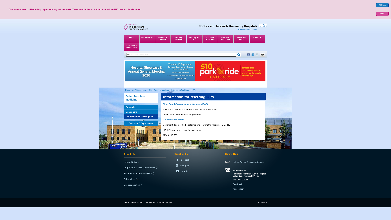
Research (129, 107)
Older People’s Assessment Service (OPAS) (185, 104)
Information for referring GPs (139, 117)
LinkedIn (253, 54)
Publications (129, 179)
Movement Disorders (173, 119)
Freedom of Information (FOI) (138, 173)
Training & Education (210, 39)
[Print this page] (262, 55)
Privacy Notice (130, 162)
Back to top (261, 202)
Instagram (185, 165)
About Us (257, 38)
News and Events (241, 39)
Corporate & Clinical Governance (139, 167)
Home (131, 38)
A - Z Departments (139, 90)
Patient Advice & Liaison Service (248, 162)
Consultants (131, 112)
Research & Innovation (226, 39)
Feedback (237, 184)
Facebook (248, 54)
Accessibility (238, 189)
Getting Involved (178, 39)
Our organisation (132, 185)
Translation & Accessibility (131, 46)
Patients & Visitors (162, 39)
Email (257, 54)
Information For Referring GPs (183, 90)
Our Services (147, 38)
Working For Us (194, 39)
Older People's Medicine (159, 90)
